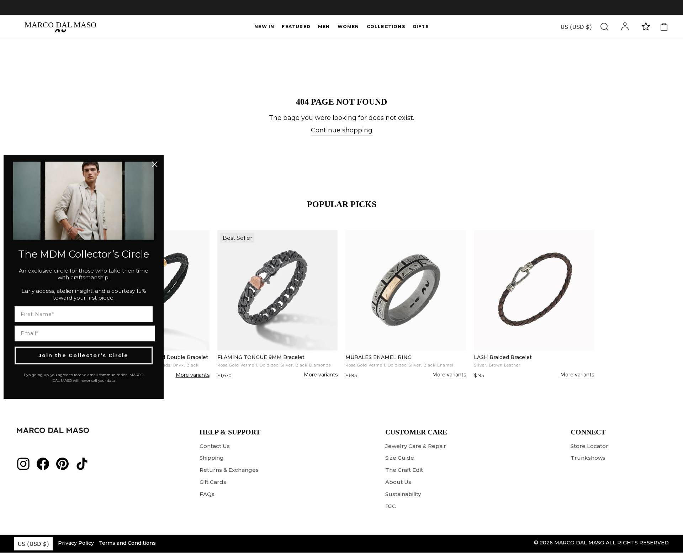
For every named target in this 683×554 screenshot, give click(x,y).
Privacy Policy (76, 543)
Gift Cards (213, 482)
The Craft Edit (404, 469)
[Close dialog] (154, 164)
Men (324, 26)
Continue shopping (341, 130)
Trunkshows (588, 457)
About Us (398, 482)
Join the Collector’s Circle (83, 355)
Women (348, 26)
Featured (296, 26)
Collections (386, 26)
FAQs (207, 494)
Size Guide (399, 457)
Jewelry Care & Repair (415, 446)
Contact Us (215, 446)
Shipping (212, 457)
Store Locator (589, 446)
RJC (390, 506)
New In (264, 26)
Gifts (421, 26)
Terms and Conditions (127, 543)
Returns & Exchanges (229, 469)
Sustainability (403, 494)
